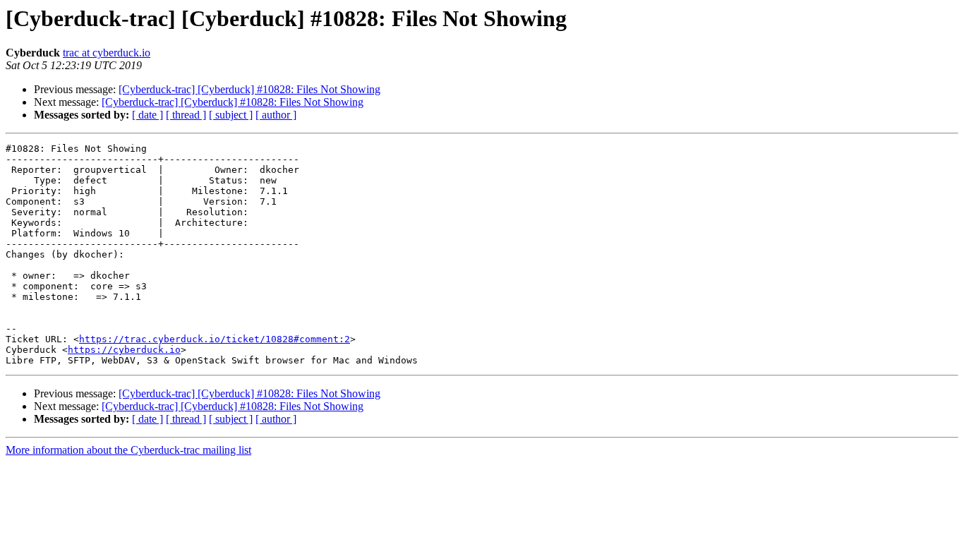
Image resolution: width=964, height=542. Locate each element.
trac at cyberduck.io (106, 53)
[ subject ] (231, 115)
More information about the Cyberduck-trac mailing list (128, 450)
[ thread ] (186, 115)
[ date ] (147, 115)
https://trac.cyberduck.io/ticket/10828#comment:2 (214, 339)
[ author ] (275, 115)
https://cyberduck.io (124, 349)
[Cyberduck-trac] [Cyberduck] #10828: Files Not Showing (249, 89)
